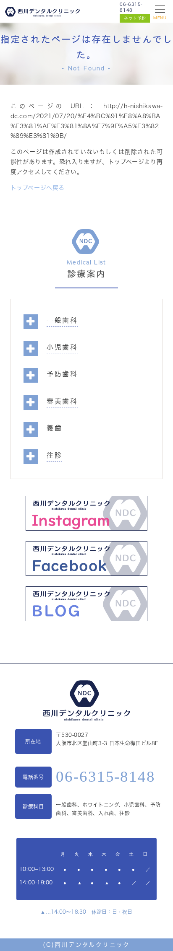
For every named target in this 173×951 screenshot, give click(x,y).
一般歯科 (63, 320)
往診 (55, 455)
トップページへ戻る (37, 188)
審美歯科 (63, 401)
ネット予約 (135, 18)
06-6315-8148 (131, 7)
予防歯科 (63, 374)
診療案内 (86, 273)
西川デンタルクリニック (92, 945)
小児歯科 (63, 347)
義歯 (55, 428)
